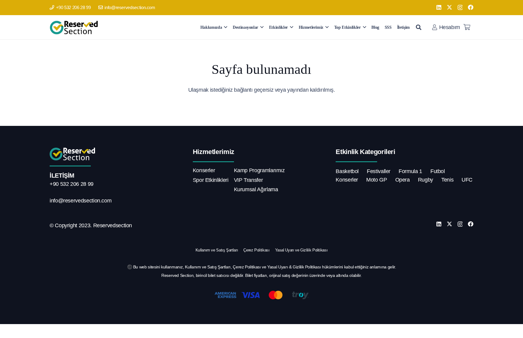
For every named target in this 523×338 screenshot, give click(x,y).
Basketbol (347, 171)
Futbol (437, 171)
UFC (467, 180)
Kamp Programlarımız (259, 170)
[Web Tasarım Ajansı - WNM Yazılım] (261, 331)
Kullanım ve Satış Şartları (217, 250)
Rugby (425, 180)
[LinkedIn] (438, 7)
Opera (402, 180)
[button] (225, 27)
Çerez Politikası (256, 250)
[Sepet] (466, 27)
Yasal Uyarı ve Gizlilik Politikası (301, 250)
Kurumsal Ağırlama (256, 189)
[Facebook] (470, 7)
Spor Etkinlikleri (211, 180)
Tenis (447, 180)
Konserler (204, 170)
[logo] (75, 27)
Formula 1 (410, 171)
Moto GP (376, 180)
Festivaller (378, 171)
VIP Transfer (248, 180)
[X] (449, 7)
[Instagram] (460, 8)
